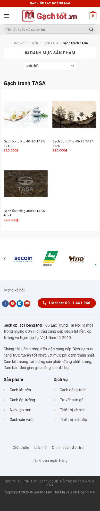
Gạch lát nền (20, 390)
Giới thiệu (13, 481)
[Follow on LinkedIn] (20, 303)
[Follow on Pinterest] (12, 303)
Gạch (34, 43)
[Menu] (6, 16)
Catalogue (48, 481)
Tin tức (30, 481)
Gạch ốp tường (22, 400)
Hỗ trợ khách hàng (77, 481)
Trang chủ (19, 43)
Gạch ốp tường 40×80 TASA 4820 (73, 143)
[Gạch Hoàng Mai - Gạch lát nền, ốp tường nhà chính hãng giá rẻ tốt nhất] (50, 16)
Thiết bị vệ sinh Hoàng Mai (74, 492)
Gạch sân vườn (22, 419)
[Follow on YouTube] (27, 303)
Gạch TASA (50, 43)
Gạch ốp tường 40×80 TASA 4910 (24, 143)
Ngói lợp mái (20, 410)
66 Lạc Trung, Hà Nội (63, 325)
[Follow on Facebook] (5, 303)
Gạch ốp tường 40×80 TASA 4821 (24, 213)
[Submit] (91, 30)
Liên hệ (50, 485)
